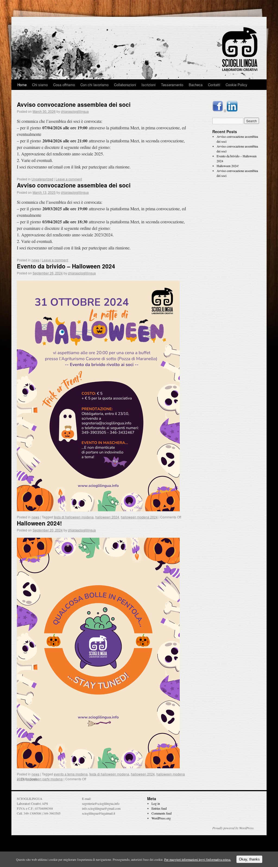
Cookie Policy (236, 84)
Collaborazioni (125, 84)
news (35, 260)
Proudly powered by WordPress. (233, 828)
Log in (155, 803)
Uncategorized (42, 179)
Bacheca (196, 84)
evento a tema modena (71, 774)
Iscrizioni (148, 84)
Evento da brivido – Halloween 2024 (66, 266)
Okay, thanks (249, 859)
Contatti (214, 84)
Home (22, 84)
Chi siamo (40, 84)
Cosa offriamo (64, 84)
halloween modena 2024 (139, 517)
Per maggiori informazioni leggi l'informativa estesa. (197, 859)
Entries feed (159, 808)
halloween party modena (44, 779)
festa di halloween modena (74, 517)
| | (225, 110)
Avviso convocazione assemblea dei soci (74, 104)
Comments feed (161, 813)
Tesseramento (172, 84)
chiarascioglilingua (75, 111)
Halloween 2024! (39, 523)
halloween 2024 (107, 517)
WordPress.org (161, 818)
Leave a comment (69, 179)
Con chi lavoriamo (94, 84)
